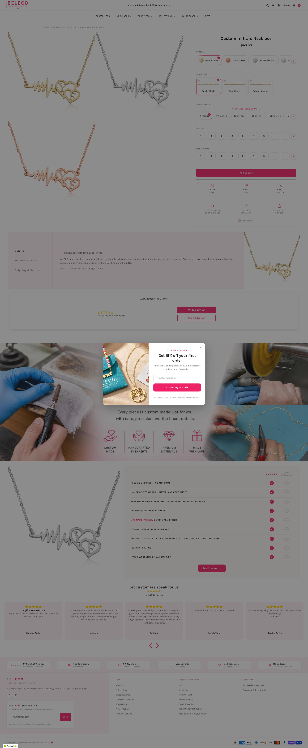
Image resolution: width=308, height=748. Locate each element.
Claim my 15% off (177, 387)
